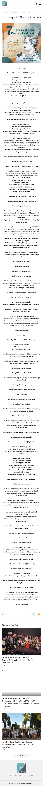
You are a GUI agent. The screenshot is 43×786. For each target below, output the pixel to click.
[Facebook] (34, 614)
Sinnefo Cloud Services (28, 783)
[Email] (39, 614)
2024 (4, 653)
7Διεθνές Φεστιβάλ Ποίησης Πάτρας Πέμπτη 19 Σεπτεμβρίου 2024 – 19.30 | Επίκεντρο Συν (17, 660)
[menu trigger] (39, 4)
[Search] (35, 4)
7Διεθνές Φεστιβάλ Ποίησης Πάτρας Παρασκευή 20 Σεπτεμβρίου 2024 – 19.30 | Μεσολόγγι (19, 744)
